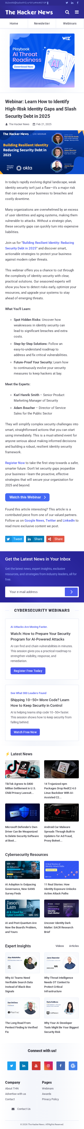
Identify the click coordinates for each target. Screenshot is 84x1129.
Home (14, 23)
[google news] (73, 1065)
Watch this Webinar (25, 497)
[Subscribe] (71, 592)
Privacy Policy (50, 1099)
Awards (46, 1093)
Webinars (69, 23)
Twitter (51, 520)
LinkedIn (69, 520)
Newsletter (42, 23)
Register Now (15, 463)
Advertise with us (15, 1093)
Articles (74, 946)
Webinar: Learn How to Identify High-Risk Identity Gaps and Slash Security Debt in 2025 (40, 109)
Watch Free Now (25, 732)
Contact (10, 1099)
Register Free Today (28, 671)
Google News (34, 520)
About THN (12, 1088)
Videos (60, 946)
